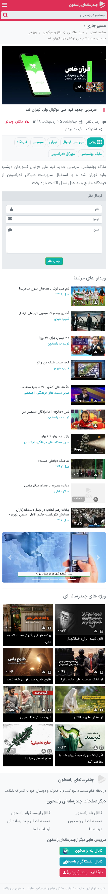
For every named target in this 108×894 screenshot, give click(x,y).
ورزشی (32, 32)
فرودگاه (22, 142)
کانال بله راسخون (88, 813)
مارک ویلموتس (91, 154)
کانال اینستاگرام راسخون (30, 813)
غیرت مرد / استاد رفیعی (35, 717)
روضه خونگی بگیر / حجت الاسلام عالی (29, 639)
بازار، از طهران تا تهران (55, 436)
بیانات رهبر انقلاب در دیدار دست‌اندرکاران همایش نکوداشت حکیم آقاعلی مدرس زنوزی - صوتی (39, 512)
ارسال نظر (93, 122)
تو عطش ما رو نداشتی (88, 717)
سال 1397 (62, 467)
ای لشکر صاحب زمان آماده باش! (82, 679)
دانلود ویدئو (14, 122)
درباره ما (95, 829)
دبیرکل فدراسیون (62, 154)
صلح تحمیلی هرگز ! (38, 758)
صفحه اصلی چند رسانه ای (28, 821)
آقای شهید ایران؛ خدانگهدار (85, 639)
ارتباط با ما (41, 829)
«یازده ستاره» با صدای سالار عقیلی (46, 485)
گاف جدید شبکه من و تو (53, 362)
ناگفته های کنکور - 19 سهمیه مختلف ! (44, 387)
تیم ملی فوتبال (73, 142)
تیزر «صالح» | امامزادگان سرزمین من (45, 412)
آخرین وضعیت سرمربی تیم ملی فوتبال (44, 313)
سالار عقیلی (61, 491)
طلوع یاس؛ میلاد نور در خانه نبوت (29, 679)
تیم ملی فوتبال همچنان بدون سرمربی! (44, 288)
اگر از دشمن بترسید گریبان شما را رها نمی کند (81, 759)
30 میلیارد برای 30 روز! (54, 338)
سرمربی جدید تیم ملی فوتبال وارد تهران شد (76, 38)
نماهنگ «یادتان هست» (53, 461)
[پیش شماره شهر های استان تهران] (54, 557)
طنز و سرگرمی (52, 32)
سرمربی (38, 142)
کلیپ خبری (61, 319)
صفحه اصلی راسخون (85, 821)
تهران (53, 142)
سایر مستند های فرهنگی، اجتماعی (46, 393)
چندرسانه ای (75, 32)
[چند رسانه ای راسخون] (87, 5)
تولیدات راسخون (58, 343)
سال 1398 (62, 294)
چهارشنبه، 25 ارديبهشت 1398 (55, 122)
